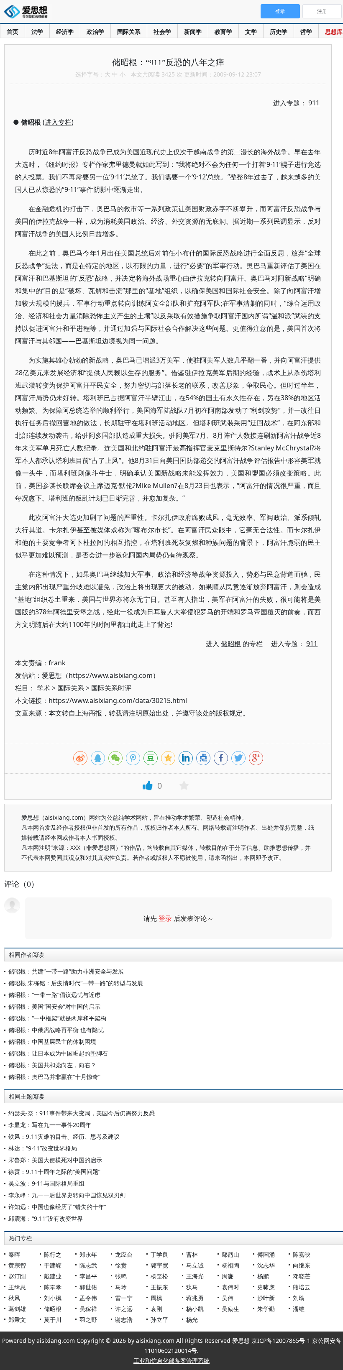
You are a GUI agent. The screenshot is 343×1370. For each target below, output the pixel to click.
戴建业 (52, 1276)
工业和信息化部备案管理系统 (171, 1361)
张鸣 (121, 1276)
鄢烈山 (230, 1254)
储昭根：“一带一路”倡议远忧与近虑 (54, 995)
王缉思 (17, 1287)
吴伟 (227, 1298)
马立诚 (195, 1265)
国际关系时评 (111, 688)
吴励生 (230, 1309)
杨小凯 (195, 1309)
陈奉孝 (52, 1287)
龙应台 (124, 1254)
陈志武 (88, 1265)
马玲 (121, 1287)
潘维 (299, 1309)
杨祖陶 (230, 1265)
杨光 (192, 1320)
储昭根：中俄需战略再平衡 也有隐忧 (56, 1030)
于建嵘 (52, 1265)
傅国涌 (266, 1254)
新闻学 (193, 32)
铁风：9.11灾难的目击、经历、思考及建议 (64, 1136)
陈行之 (52, 1254)
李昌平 (88, 1276)
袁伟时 (230, 1287)
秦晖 (14, 1254)
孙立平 (159, 1320)
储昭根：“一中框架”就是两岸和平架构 (57, 1018)
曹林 (192, 1254)
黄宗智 (17, 1265)
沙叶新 (266, 1298)
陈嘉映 (301, 1254)
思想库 (334, 32)
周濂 (227, 1276)
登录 (165, 918)
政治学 (95, 32)
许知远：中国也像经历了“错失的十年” (57, 1207)
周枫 (156, 1298)
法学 (37, 32)
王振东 (159, 1287)
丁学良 (159, 1254)
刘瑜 (299, 1298)
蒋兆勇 (195, 1298)
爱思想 (28, 12)
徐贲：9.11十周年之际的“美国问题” (54, 1172)
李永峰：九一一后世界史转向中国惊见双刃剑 (66, 1195)
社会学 (162, 32)
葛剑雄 (17, 1309)
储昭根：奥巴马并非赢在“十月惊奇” (54, 1077)
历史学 (278, 32)
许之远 (124, 1309)
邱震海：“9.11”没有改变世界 (45, 1218)
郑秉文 (17, 1320)
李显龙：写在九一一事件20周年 (49, 1125)
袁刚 (156, 1309)
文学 (251, 32)
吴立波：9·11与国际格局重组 (46, 1183)
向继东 (301, 1265)
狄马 (192, 1287)
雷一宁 (124, 1298)
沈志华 (266, 1265)
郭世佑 (88, 1287)
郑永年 (88, 1254)
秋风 (14, 1298)
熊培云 (301, 1287)
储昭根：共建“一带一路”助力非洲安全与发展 (66, 971)
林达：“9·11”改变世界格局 (42, 1148)
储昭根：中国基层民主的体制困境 (52, 1041)
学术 (43, 688)
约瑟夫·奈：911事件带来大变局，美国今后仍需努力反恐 (81, 1113)
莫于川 (52, 1320)
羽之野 (88, 1320)
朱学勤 (266, 1309)
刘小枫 (52, 1298)
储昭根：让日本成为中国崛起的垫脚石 (58, 1053)
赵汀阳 (17, 1276)
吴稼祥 (88, 1309)
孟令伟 (88, 1298)
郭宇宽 (159, 1265)
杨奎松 (159, 1276)
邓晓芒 (301, 1276)
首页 (12, 32)
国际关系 (129, 32)
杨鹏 (263, 1276)
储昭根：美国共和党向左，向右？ (52, 1065)
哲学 (306, 32)
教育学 (223, 32)
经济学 (65, 32)
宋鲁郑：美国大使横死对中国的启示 (55, 1160)
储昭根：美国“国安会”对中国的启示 (54, 1006)
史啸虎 (266, 1287)
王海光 (195, 1276)
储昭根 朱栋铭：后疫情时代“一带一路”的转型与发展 (75, 983)
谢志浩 (124, 1320)
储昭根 (52, 1309)
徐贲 (121, 1265)
